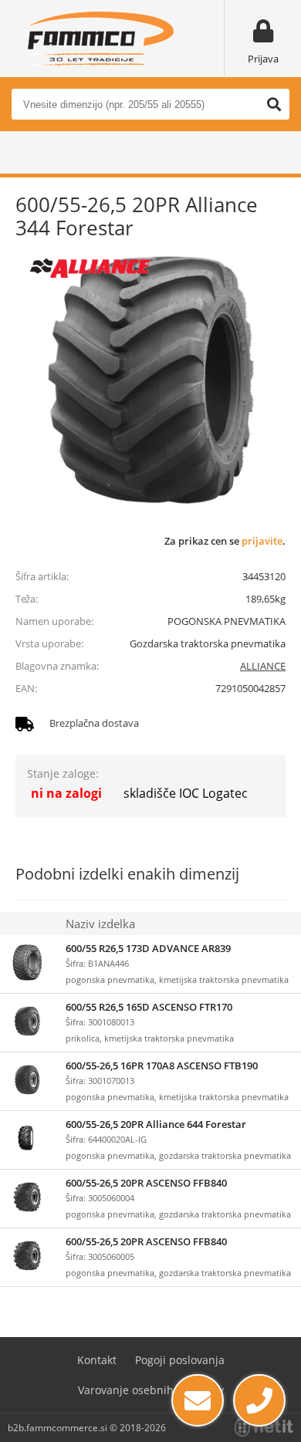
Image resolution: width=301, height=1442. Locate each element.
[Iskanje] (274, 104)
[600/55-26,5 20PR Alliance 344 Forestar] (150, 382)
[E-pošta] (197, 1400)
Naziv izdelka (100, 923)
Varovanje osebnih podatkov (151, 1390)
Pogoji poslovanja (180, 1360)
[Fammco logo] (100, 38)
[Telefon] (259, 1400)
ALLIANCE (263, 666)
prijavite (262, 541)
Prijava (263, 59)
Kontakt (97, 1360)
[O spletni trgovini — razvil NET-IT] (264, 1427)
